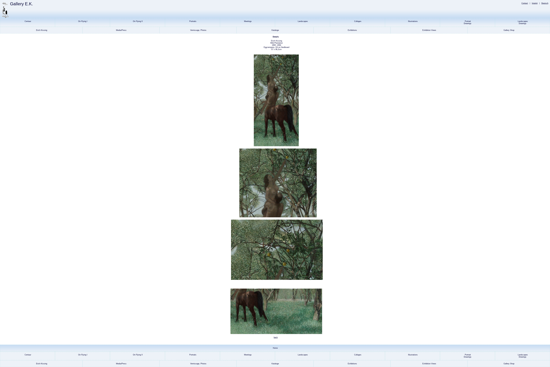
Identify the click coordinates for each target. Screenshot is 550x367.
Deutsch (544, 3)
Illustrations (412, 21)
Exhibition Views (429, 30)
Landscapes (302, 21)
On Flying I (82, 21)
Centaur (27, 21)
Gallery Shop (508, 30)
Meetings (247, 21)
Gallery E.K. (21, 3)
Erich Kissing (41, 30)
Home (275, 348)
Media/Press (120, 30)
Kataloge (275, 30)
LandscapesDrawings (522, 22)
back (276, 337)
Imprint (535, 3)
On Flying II (137, 21)
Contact (524, 3)
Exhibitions (352, 30)
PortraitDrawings (467, 22)
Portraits (192, 21)
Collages (357, 21)
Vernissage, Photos (198, 30)
